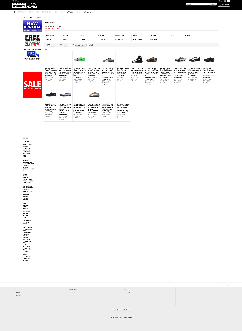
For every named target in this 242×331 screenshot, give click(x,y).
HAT (24, 221)
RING (24, 248)
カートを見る (126, 327)
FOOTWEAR (26, 293)
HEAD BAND (26, 273)
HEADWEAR (26, 291)
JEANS (25, 200)
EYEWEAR (26, 255)
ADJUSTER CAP (27, 219)
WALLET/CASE (27, 262)
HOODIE (25, 169)
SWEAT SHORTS (28, 207)
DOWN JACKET (27, 187)
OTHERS (25, 228)
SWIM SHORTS (27, 209)
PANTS (25, 202)
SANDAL (25, 238)
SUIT (24, 178)
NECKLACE (26, 247)
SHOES (25, 233)
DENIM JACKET (27, 190)
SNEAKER (26, 235)
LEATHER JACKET (28, 188)
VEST (24, 195)
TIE (24, 276)
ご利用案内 (17, 327)
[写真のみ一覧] (96, 45)
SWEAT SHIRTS (27, 168)
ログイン (71, 327)
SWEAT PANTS (27, 205)
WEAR (25, 290)
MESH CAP (26, 217)
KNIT (24, 180)
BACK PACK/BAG (28, 260)
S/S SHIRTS (26, 173)
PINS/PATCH (26, 281)
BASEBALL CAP (28, 214)
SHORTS (25, 204)
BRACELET (26, 243)
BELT (24, 259)
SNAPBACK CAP (28, 216)
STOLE (25, 269)
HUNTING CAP (27, 224)
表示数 (48, 45)
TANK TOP (26, 163)
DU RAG (25, 271)
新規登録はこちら (73, 324)
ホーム (16, 324)
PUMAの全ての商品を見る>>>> (53, 26)
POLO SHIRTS (27, 176)
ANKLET (25, 245)
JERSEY (25, 192)
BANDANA (26, 267)
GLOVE (25, 278)
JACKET (25, 185)
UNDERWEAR (27, 266)
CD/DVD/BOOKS (27, 254)
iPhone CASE (27, 283)
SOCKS (25, 264)
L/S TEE (25, 161)
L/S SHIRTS (26, 175)
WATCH (25, 257)
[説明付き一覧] (100, 45)
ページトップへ (226, 320)
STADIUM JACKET (28, 193)
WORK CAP (26, 226)
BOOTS (25, 236)
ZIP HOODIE (26, 171)
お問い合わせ (126, 324)
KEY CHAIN (26, 279)
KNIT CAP (26, 223)
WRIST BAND (27, 274)
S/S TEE (25, 159)
